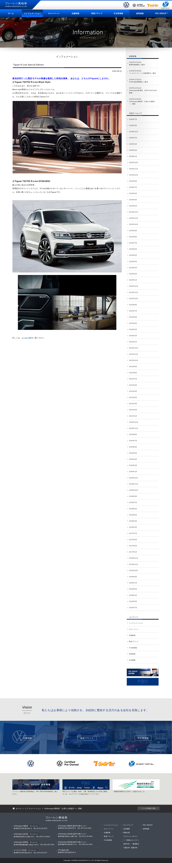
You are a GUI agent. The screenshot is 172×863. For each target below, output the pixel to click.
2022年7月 (133, 311)
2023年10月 (133, 224)
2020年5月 (133, 453)
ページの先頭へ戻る (149, 808)
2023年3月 (133, 268)
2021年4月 (133, 397)
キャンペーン (134, 629)
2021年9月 (133, 366)
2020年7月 (133, 441)
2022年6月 (133, 317)
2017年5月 (133, 540)
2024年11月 (133, 169)
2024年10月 (133, 175)
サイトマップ (128, 825)
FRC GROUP (148, 825)
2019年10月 (133, 490)
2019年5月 (133, 515)
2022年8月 (133, 305)
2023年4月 (133, 261)
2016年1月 (133, 595)
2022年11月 (133, 292)
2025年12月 (133, 132)
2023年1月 (133, 280)
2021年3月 (133, 403)
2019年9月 (133, 496)
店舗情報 (132, 635)
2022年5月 (133, 323)
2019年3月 (133, 527)
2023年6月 (133, 249)
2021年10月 (133, 360)
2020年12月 (133, 422)
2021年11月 (133, 354)
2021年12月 (133, 348)
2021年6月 (133, 385)
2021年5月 (133, 391)
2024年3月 (133, 200)
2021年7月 (133, 379)
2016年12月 (133, 558)
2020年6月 (133, 447)
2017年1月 (133, 552)
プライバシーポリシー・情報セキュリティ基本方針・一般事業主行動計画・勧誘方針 (131, 842)
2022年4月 (133, 329)
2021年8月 (133, 373)
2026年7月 (133, 119)
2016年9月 (133, 577)
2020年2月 (133, 465)
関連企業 (126, 832)
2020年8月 (133, 434)
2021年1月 (133, 416)
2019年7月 (133, 502)
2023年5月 (133, 255)
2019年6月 (133, 509)
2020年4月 (133, 459)
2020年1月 (133, 471)
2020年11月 (133, 428)
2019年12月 (133, 478)
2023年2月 (133, 274)
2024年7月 (133, 187)
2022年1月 (133, 342)
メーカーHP (26, 338)
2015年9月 (133, 601)
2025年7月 (133, 138)
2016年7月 (133, 583)
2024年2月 (133, 206)
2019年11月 (133, 484)
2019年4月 (133, 521)
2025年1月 (133, 156)
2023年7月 (133, 243)
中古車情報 (133, 648)
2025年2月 (133, 150)
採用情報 (132, 654)
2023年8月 (133, 237)
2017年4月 (133, 546)
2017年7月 (133, 533)
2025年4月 (133, 144)
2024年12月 (133, 162)
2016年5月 (133, 589)
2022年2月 (133, 336)
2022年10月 (133, 298)
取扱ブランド (134, 641)
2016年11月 (133, 564)
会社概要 (132, 660)
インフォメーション (136, 623)
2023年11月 (133, 218)
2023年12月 (133, 212)
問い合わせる (34, 826)
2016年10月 (133, 570)
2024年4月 (133, 193)
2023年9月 (133, 231)
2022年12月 (133, 286)
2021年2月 (133, 410)
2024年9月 (133, 181)
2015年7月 (133, 607)
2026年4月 (133, 125)
